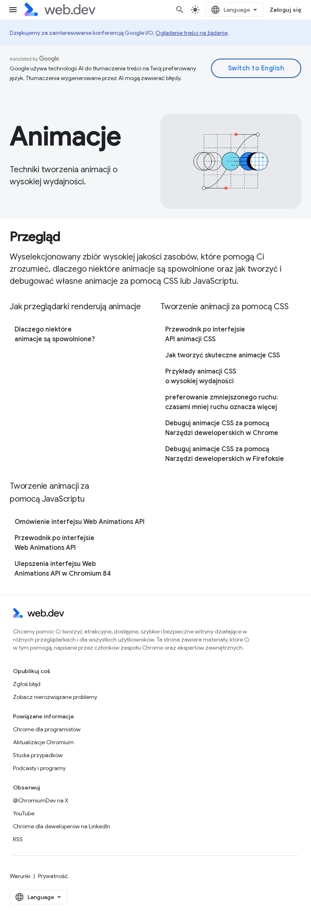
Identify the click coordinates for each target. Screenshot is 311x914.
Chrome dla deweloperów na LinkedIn (61, 826)
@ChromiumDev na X (40, 800)
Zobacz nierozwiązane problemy (55, 697)
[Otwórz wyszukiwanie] (180, 10)
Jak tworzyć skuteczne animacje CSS (222, 355)
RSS (18, 839)
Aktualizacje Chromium (43, 742)
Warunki (20, 876)
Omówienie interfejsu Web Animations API (80, 522)
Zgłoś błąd (26, 684)
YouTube (23, 813)
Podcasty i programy (39, 768)
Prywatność (53, 876)
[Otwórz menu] (13, 9)
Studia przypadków (38, 755)
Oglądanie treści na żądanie (192, 32)
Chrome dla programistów (47, 729)
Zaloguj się (286, 9)
